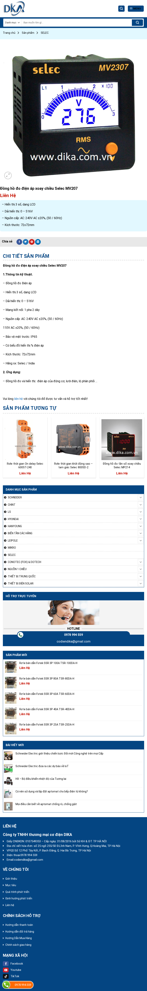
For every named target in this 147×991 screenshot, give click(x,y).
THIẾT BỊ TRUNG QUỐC (22, 576)
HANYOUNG (15, 526)
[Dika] (17, 8)
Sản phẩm (28, 32)
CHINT (12, 504)
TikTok (15, 976)
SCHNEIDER (15, 497)
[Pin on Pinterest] (32, 242)
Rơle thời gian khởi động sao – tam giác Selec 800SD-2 (73, 465)
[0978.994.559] (6, 984)
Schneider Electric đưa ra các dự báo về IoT (42, 766)
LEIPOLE (13, 540)
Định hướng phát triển (18, 898)
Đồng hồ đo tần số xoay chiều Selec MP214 (122, 465)
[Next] (144, 449)
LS (9, 511)
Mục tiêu (10, 885)
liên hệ (18, 399)
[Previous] (3, 449)
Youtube (16, 970)
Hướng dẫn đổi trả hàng (19, 931)
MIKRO (12, 547)
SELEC (45, 32)
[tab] (26, 256)
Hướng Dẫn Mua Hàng (18, 938)
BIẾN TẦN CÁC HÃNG (20, 533)
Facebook (17, 963)
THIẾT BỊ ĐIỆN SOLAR (20, 583)
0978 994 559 (73, 635)
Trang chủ (9, 32)
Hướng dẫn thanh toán (19, 924)
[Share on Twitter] (26, 242)
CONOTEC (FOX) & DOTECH (24, 562)
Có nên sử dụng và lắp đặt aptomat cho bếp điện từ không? (52, 791)
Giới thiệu (11, 878)
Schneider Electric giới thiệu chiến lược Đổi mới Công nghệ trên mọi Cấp (59, 753)
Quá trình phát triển (17, 891)
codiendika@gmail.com (74, 641)
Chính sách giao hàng (18, 944)
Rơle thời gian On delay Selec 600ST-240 (25, 465)
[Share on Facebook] (19, 242)
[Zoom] (8, 175)
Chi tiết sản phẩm (26, 256)
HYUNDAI (13, 519)
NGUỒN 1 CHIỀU (17, 569)
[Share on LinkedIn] (38, 242)
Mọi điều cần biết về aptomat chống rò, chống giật (46, 804)
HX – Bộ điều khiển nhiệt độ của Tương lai (41, 778)
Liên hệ (9, 905)
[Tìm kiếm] (121, 9)
